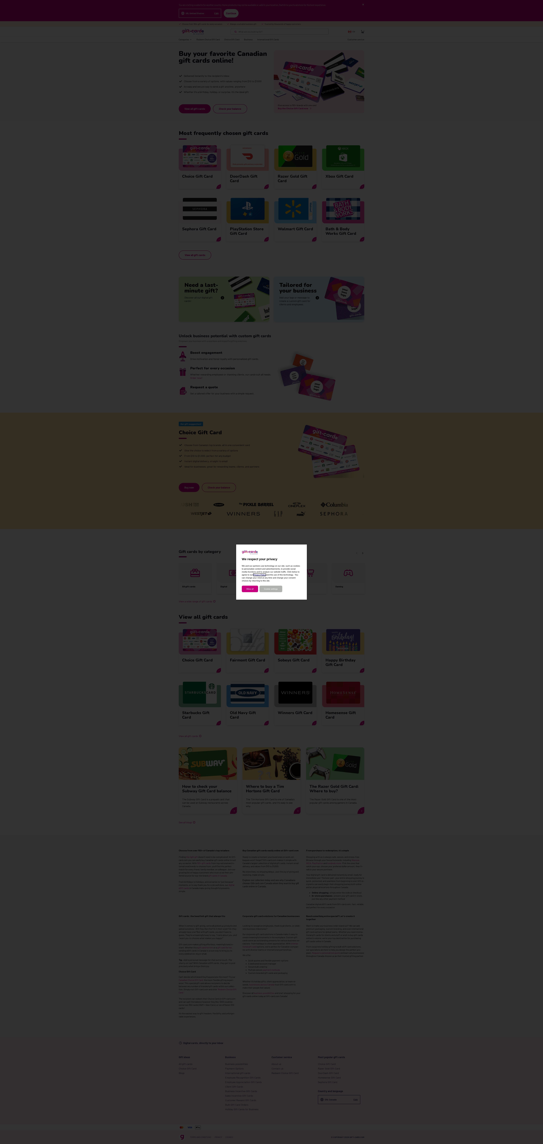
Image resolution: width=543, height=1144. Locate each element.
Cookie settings (271, 589)
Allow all (250, 589)
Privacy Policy (259, 575)
